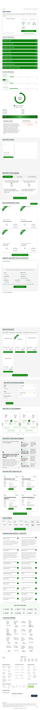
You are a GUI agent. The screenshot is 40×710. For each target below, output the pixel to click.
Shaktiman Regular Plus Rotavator (4, 680)
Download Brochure (30, 124)
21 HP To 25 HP (5, 332)
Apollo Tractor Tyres (3, 673)
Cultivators (10, 680)
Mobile (5, 391)
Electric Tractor (29, 679)
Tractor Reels (19, 176)
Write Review (34, 673)
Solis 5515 (22, 669)
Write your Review (7, 396)
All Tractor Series (35, 670)
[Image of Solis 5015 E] (20, 341)
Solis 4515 (17, 666)
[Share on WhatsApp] (12, 33)
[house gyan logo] (7, 697)
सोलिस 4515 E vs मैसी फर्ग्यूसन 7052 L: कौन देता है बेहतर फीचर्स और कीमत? (25, 452)
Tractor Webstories (32, 176)
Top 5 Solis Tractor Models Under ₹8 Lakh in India (25, 445)
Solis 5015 (17, 672)
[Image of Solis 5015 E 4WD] (8, 341)
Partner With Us (9, 687)
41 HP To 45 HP (26, 332)
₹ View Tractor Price (8, 157)
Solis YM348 (21, 675)
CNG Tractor (29, 673)
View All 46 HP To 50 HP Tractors (20, 375)
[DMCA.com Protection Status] (31, 686)
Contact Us (17, 686)
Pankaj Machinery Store (9, 478)
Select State (6, 280)
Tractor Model (22, 276)
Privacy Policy (24, 686)
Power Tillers (9, 671)
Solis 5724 (22, 672)
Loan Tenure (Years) (6, 81)
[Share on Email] (13, 33)
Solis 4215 (17, 669)
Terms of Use (27, 687)
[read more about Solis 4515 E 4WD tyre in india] (8, 147)
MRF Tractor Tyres (4, 667)
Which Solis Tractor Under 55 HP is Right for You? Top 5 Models (10, 456)
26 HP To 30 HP (12, 332)
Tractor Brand (6, 276)
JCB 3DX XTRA (9, 677)
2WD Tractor (29, 670)
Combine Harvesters (10, 674)
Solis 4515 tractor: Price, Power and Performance (24, 459)
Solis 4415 (22, 666)
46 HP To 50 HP (33, 332)
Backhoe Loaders (4, 677)
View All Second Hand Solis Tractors (20, 254)
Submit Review (10, 403)
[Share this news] (19, 467)
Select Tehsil (28, 280)
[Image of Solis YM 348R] (8, 360)
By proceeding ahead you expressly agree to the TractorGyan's (20, 284)
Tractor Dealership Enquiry (35, 676)
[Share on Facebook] (6, 33)
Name (5, 272)
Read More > (4, 467)
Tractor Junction (13, 686)
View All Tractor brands (20, 529)
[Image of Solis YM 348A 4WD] (31, 341)
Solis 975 (22, 678)
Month (7, 79)
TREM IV (34, 666)
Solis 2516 (17, 675)
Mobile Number (23, 272)
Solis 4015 (17, 678)
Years (4, 79)
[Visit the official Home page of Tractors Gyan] (8, 657)
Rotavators (4, 669)
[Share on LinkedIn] (8, 33)
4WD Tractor (29, 667)
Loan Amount (4, 74)
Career (20, 686)
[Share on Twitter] (10, 33)
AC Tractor (30, 675)
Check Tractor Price (7, 371)
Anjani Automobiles (26, 478)
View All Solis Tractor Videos (20, 197)
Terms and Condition (30, 284)
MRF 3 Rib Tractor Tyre (10, 667)
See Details (11, 508)
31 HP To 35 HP (19, 332)
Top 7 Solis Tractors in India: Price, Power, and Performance (25, 466)
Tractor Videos (8, 176)
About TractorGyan (4, 686)
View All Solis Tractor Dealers (20, 513)
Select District (17, 280)
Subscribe (34, 695)
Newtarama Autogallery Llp (28, 497)
